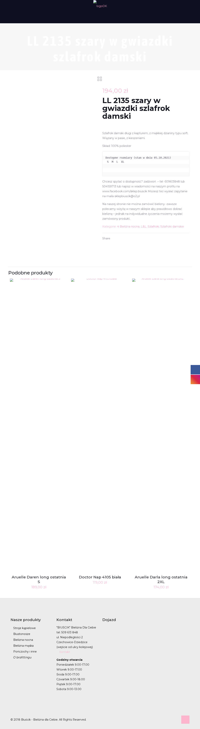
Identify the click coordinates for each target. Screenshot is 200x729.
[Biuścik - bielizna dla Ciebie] (100, 6)
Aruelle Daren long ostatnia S (39, 579)
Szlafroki (153, 226)
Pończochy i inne (25, 651)
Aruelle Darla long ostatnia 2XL (161, 579)
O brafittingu (22, 657)
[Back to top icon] (185, 720)
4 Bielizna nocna (128, 226)
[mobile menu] (3, 17)
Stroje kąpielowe (24, 628)
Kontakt (64, 652)
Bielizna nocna (23, 640)
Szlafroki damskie (172, 226)
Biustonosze (21, 634)
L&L (143, 226)
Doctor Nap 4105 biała (100, 577)
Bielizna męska (23, 645)
